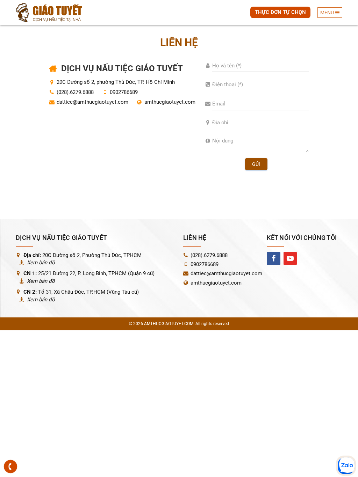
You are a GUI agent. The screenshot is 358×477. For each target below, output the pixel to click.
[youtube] (290, 258)
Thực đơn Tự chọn (280, 12)
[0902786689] (10, 467)
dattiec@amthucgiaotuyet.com (92, 102)
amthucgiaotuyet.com (169, 102)
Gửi (256, 164)
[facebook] (273, 258)
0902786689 (205, 264)
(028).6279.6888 (209, 255)
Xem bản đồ (41, 262)
